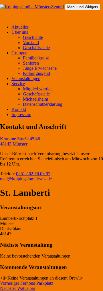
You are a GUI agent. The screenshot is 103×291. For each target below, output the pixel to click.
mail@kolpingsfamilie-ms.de (26, 178)
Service (18, 83)
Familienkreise (36, 57)
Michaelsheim (35, 99)
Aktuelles (20, 27)
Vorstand (31, 42)
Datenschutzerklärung (42, 104)
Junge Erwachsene (40, 68)
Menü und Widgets (82, 7)
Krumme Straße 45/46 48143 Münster (20, 141)
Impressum (21, 114)
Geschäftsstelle (36, 47)
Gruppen (19, 52)
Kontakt (18, 109)
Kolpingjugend (36, 73)
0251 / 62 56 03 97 (33, 173)
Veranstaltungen (25, 78)
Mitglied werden (38, 88)
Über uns (19, 32)
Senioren (31, 63)
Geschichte (33, 37)
